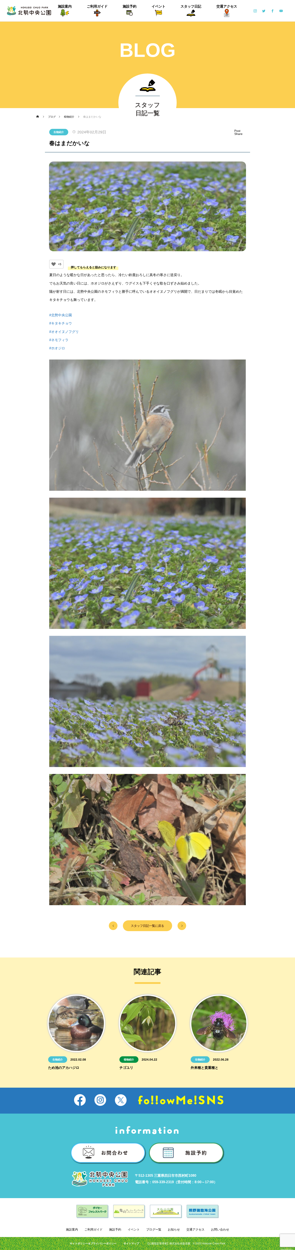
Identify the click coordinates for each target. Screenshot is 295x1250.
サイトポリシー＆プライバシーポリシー (93, 1243)
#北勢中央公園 (60, 315)
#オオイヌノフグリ (64, 332)
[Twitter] (263, 11)
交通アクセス (226, 6)
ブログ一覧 (153, 1229)
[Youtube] (281, 11)
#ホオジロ (57, 348)
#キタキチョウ (60, 323)
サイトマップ (131, 1243)
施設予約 (129, 6)
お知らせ (174, 1229)
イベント (158, 6)
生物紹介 (59, 132)
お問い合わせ (220, 1229)
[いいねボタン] (53, 264)
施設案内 (65, 6)
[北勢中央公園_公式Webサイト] (29, 11)
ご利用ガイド (97, 6)
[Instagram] (255, 11)
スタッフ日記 (191, 6)
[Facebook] (272, 11)
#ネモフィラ (58, 340)
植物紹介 (129, 1059)
